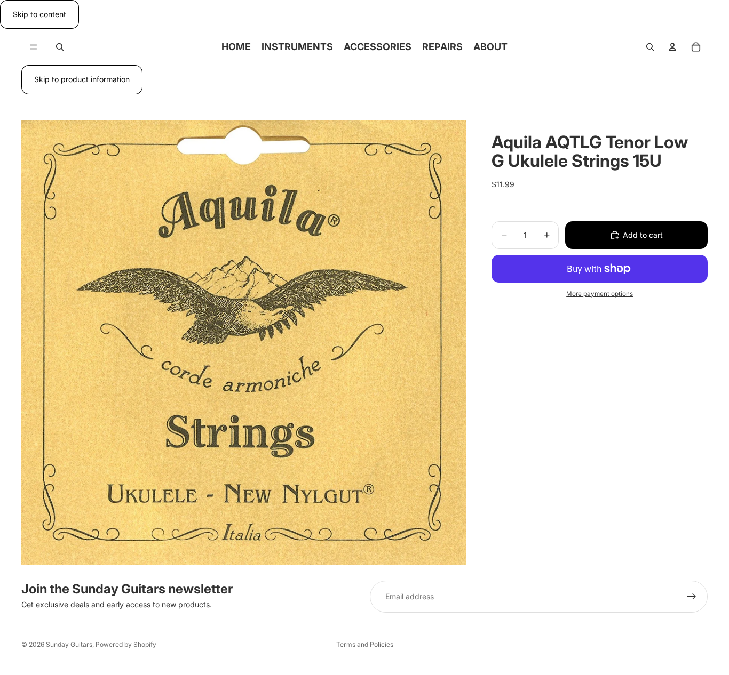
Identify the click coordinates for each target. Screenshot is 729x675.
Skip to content (39, 14)
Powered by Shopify (126, 644)
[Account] (672, 47)
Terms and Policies (364, 644)
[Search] (60, 47)
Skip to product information (82, 79)
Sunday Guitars (69, 644)
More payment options (599, 293)
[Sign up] (691, 596)
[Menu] (33, 47)
